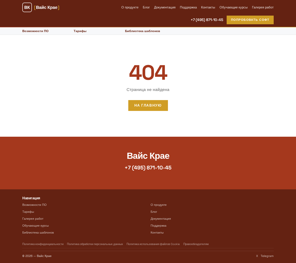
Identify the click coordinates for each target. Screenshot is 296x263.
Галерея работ (263, 7)
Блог (146, 7)
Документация (165, 7)
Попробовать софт (250, 20)
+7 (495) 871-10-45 (207, 19)
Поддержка (188, 7)
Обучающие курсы (234, 7)
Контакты (208, 7)
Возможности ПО (35, 31)
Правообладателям (196, 244)
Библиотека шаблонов (142, 31)
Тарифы (80, 31)
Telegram (267, 256)
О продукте (129, 7)
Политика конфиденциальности (42, 244)
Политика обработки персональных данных (95, 244)
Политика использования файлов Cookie (153, 244)
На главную (148, 105)
